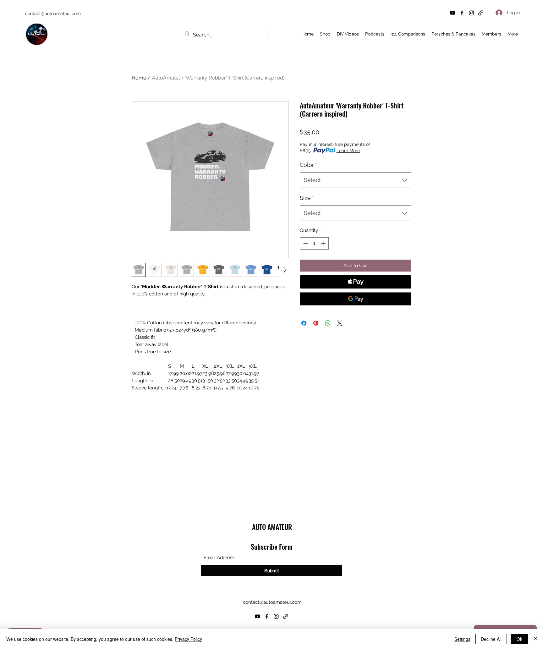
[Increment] (324, 243)
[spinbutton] (314, 243)
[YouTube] (452, 13)
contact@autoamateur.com (53, 13)
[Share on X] (339, 323)
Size (307, 198)
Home (139, 78)
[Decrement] (305, 243)
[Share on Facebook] (304, 323)
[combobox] (355, 180)
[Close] (535, 639)
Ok (519, 639)
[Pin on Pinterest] (316, 323)
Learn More (348, 150)
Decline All (491, 639)
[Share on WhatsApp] (328, 323)
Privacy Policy (188, 639)
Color (308, 165)
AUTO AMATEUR (272, 527)
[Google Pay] (355, 298)
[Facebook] (462, 13)
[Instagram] (471, 13)
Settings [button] (462, 639)
